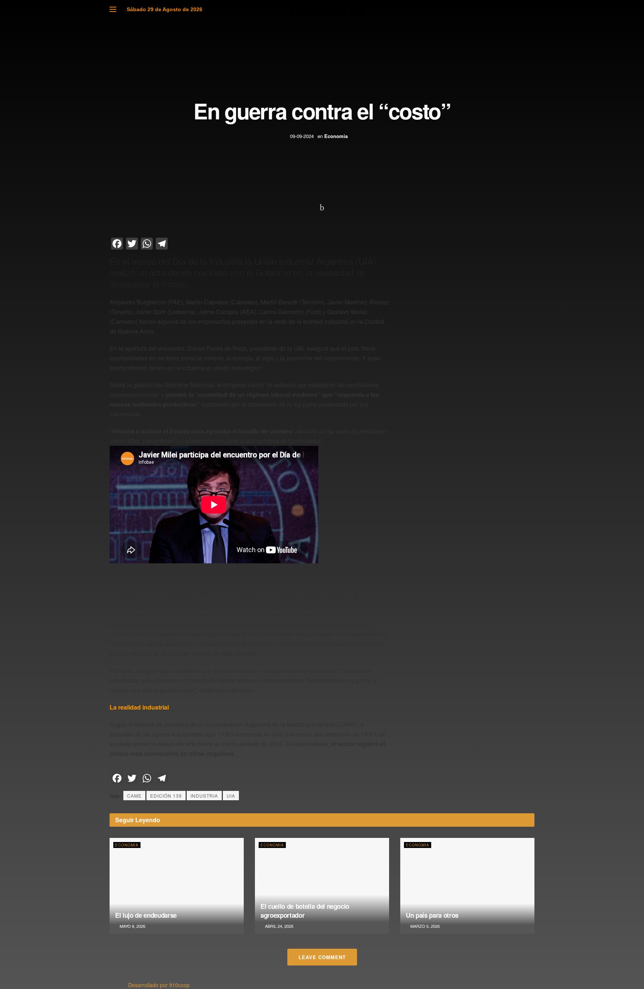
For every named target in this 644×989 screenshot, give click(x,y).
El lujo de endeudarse (146, 915)
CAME (134, 795)
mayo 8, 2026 (132, 926)
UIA (231, 795)
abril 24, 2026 (278, 926)
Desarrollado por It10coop (159, 985)
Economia (336, 136)
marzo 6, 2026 (424, 926)
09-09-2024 (302, 136)
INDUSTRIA (204, 795)
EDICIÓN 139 (166, 795)
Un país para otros (432, 915)
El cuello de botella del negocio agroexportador (305, 911)
